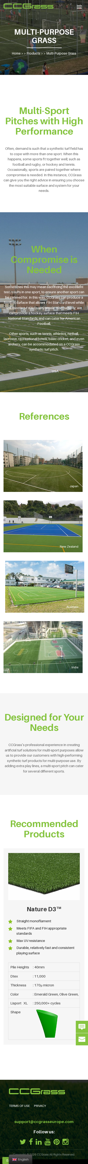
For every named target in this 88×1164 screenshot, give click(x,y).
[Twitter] (22, 1142)
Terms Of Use (19, 1106)
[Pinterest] (57, 1142)
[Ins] (65, 1142)
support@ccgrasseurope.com (44, 1121)
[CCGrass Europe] (28, 6)
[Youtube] (48, 1142)
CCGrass (43, 1154)
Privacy (40, 1106)
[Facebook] (31, 1142)
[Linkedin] (39, 1142)
